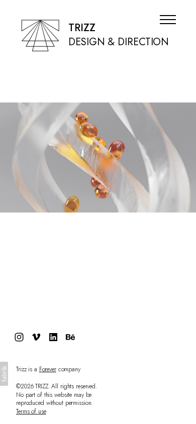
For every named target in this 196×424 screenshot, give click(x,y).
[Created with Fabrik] (4, 374)
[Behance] (70, 337)
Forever (47, 369)
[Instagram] (19, 337)
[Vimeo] (36, 337)
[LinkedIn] (53, 337)
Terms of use (31, 411)
